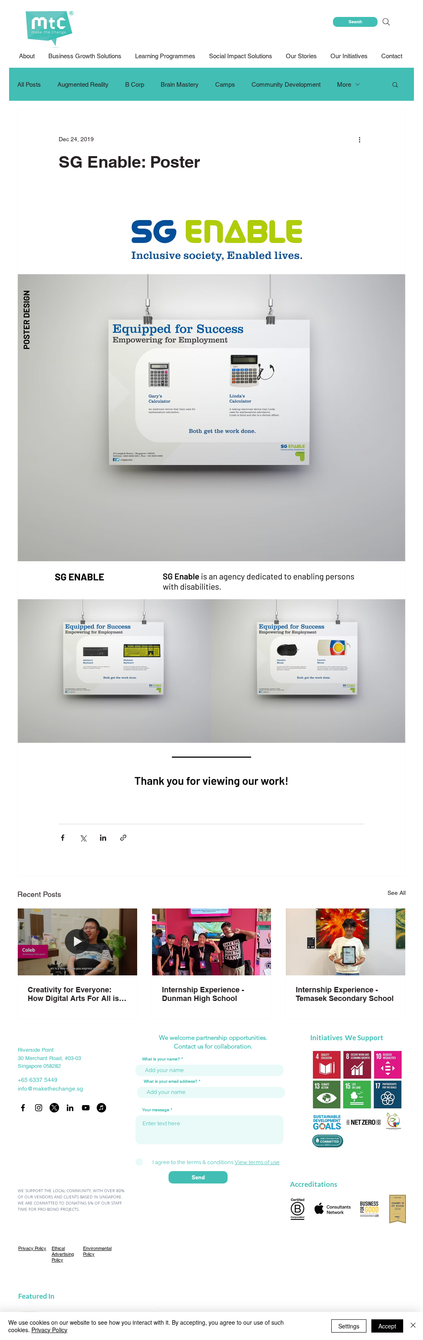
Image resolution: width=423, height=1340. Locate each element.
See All (396, 892)
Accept (387, 1326)
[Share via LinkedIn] (103, 838)
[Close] (413, 1326)
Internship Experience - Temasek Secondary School (345, 994)
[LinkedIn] (70, 1107)
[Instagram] (38, 1107)
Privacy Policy (49, 1330)
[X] (54, 1107)
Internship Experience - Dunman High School (203, 994)
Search (355, 21)
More (344, 84)
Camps (225, 84)
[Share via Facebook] (63, 838)
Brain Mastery (180, 84)
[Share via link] (123, 838)
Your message (155, 1110)
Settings (348, 1326)
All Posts (29, 84)
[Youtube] (85, 1107)
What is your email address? (170, 1081)
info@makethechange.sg (50, 1088)
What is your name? (161, 1059)
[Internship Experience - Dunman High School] (211, 941)
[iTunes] (101, 1107)
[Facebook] (23, 1107)
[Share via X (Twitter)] (83, 838)
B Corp (134, 84)
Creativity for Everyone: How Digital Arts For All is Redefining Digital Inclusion (77, 994)
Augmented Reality (83, 84)
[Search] (386, 21)
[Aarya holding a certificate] (345, 941)
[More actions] (359, 139)
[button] (241, 56)
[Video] (77, 941)
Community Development (286, 84)
